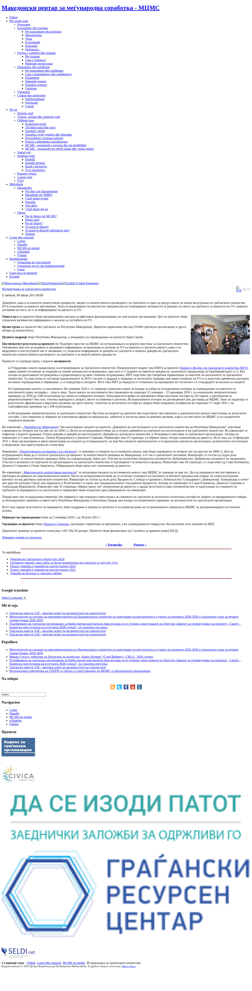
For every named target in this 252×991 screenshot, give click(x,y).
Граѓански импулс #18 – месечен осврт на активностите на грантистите (57, 631)
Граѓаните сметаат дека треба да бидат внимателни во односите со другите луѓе (64, 562)
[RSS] (113, 688)
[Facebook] (127, 688)
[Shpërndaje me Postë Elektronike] (248, 289)
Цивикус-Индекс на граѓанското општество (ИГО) (214, 368)
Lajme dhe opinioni (49, 963)
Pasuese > (140, 544)
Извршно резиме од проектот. (22, 537)
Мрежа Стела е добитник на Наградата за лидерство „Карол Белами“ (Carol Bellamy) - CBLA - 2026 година (81, 656)
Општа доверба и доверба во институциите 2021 (43, 569)
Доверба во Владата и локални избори (36, 573)
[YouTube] (133, 688)
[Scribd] (139, 688)
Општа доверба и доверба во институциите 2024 (43, 566)
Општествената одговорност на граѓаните (48, 451)
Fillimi (31, 963)
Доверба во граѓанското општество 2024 (37, 559)
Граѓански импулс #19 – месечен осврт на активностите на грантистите (57, 613)
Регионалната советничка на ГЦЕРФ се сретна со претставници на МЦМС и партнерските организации (79, 671)
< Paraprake (113, 544)
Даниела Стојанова (56, 524)
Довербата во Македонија (41, 427)
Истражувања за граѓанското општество (29, 289)
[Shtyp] (244, 289)
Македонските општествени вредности (50, 472)
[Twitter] (120, 688)
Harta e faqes (128, 966)
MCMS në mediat (74, 963)
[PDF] (239, 290)
